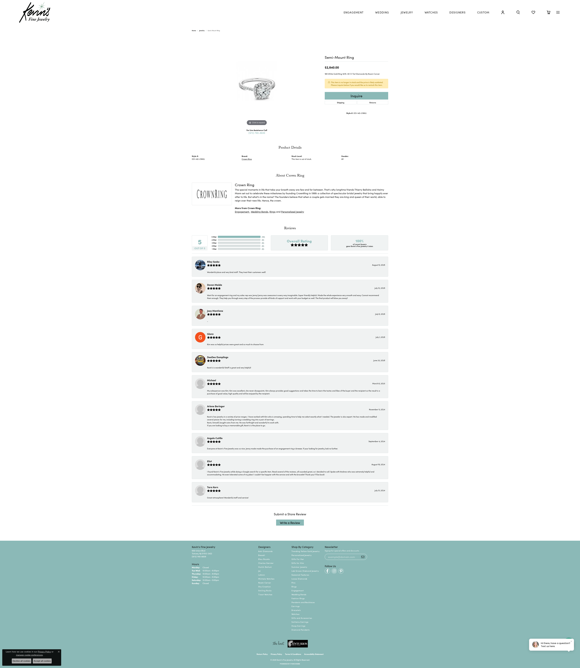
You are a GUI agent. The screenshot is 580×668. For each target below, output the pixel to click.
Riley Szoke (213, 261)
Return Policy (262, 654)
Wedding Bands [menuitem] (299, 594)
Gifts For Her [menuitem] (298, 559)
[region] (256, 81)
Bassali (261, 555)
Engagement (242, 211)
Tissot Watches (265, 594)
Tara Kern (212, 487)
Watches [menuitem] (296, 614)
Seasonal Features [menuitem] (300, 574)
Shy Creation (264, 586)
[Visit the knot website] (278, 643)
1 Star (214, 249)
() (263, 236)
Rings (272, 211)
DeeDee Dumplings (217, 357)
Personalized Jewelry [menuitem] (302, 555)
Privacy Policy (276, 654)
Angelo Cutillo (214, 438)
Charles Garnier (266, 563)
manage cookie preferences (29, 655)
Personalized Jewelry (292, 211)
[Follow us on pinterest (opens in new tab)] (341, 571)
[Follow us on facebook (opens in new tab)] (327, 571)
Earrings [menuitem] (296, 606)
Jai (259, 571)
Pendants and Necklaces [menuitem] (303, 602)
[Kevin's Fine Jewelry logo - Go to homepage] (34, 12)
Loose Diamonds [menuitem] (299, 578)
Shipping (340, 102)
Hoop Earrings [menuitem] (298, 626)
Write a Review (290, 522)
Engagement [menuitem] (298, 590)
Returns (372, 102)
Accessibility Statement (314, 654)
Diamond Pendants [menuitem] (301, 629)
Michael (211, 380)
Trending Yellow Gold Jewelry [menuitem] (306, 551)
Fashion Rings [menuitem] (298, 598)
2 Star (214, 246)
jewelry (202, 30)
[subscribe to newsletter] (363, 557)
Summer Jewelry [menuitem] (299, 567)
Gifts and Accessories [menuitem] (302, 618)
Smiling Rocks (264, 590)
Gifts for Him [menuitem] (298, 563)
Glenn (210, 333)
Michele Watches (266, 578)
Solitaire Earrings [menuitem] (300, 622)
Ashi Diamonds (265, 551)
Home (194, 30)
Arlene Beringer (216, 406)
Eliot (209, 461)
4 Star (214, 239)
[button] (503, 12)
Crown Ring (247, 159)
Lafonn (261, 574)
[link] (354, 12)
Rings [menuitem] (294, 586)
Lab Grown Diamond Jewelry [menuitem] (305, 571)
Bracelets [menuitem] (296, 610)
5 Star (214, 236)
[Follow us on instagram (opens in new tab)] (334, 571)
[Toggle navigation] (558, 12)
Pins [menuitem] (293, 582)
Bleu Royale (264, 559)
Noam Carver (264, 582)
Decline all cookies (21, 661)
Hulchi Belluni (265, 567)
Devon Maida (214, 284)
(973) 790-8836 (256, 132)
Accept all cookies (42, 661)
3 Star (214, 242)
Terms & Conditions (293, 654)
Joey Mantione (215, 310)
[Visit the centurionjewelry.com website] (298, 643)
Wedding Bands (259, 211)
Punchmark (295, 664)
